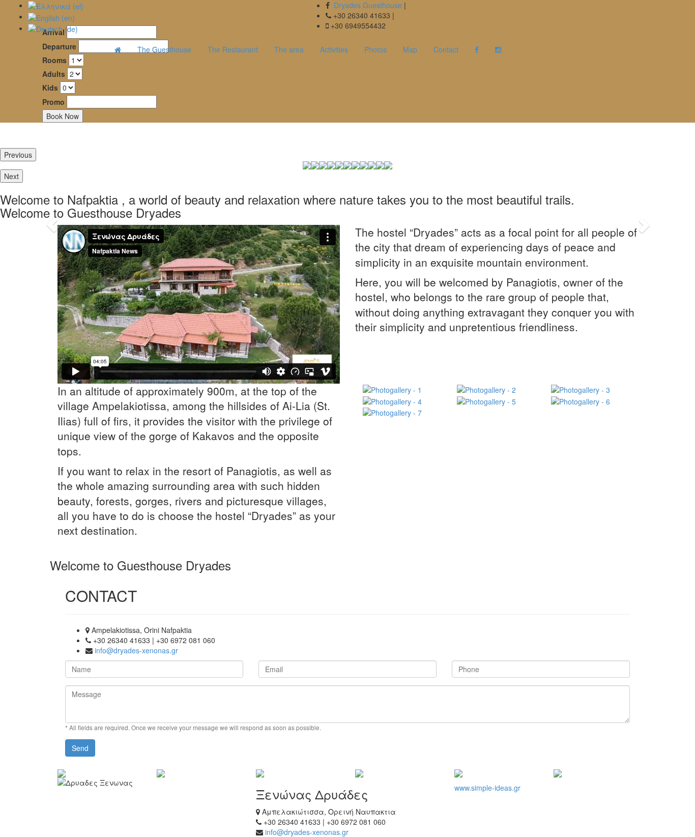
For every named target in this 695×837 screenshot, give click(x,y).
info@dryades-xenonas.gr (136, 650)
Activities (334, 49)
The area (289, 49)
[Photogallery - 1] (402, 389)
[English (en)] (51, 16)
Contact (445, 49)
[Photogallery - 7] (402, 412)
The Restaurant (233, 49)
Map (410, 49)
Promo (53, 102)
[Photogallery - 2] (496, 389)
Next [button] (11, 176)
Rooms (54, 60)
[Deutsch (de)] (53, 28)
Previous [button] (18, 155)
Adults (53, 74)
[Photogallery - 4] (402, 400)
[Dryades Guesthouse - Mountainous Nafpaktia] (118, 49)
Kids (50, 87)
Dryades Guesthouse (368, 5)
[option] (323, 165)
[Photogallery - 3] (590, 389)
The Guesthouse (164, 49)
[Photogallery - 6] (590, 400)
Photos (375, 49)
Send (80, 748)
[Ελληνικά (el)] (55, 5)
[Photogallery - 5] (496, 400)
